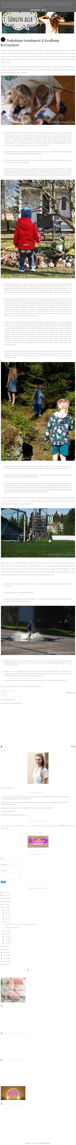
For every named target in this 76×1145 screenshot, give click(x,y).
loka (6, 916)
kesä (6, 922)
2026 (5, 892)
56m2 (8, 826)
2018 (5, 952)
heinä (7, 919)
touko (7, 931)
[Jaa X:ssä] (67, 693)
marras (7, 913)
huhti (6, 934)
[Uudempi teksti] (72, 747)
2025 (5, 895)
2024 (5, 898)
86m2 (26, 826)
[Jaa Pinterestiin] (71, 693)
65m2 (12, 826)
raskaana (62, 825)
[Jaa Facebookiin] (69, 693)
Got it (44, 10)
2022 (5, 904)
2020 (5, 946)
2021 (5, 907)
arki (6, 695)
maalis (7, 937)
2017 (5, 955)
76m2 (17, 826)
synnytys (71, 826)
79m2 (22, 826)
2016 (5, 958)
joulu (6, 910)
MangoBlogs (47, 1143)
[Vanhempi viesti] (74, 747)
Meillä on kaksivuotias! (11, 927)
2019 (5, 949)
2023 (5, 901)
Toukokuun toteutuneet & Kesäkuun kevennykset (20, 924)
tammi (7, 943)
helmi (7, 940)
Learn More (35, 10)
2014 (5, 964)
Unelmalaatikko (37, 826)
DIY (30, 826)
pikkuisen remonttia (50, 826)
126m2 (3, 826)
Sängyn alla (35, 1143)
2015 (5, 961)
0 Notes (3, 692)
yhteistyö (4, 828)
